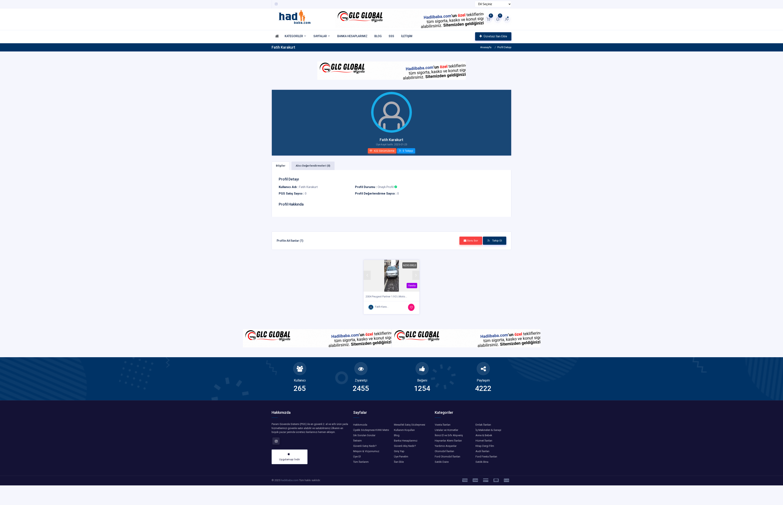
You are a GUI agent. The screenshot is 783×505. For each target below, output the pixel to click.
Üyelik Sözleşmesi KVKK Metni (371, 430)
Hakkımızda (360, 424)
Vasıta (412, 285)
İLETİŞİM (406, 36)
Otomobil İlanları (444, 451)
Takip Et (496, 240)
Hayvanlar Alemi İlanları (448, 440)
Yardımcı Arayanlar (446, 445)
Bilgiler (280, 165)
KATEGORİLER (294, 36)
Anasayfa (485, 47)
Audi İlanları (482, 451)
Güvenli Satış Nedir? (365, 445)
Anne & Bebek (484, 435)
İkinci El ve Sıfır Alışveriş (449, 435)
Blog (396, 435)
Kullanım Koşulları (404, 430)
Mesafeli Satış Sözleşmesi (409, 424)
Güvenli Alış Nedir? (405, 445)
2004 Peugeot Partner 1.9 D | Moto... (386, 296)
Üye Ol (357, 456)
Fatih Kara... (381, 306)
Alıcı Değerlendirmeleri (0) (313, 165)
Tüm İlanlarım (361, 461)
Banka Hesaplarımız (405, 440)
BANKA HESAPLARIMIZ (352, 36)
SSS (391, 36)
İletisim (357, 440)
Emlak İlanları (483, 424)
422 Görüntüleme (384, 150)
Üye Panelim (401, 456)
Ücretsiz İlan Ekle (495, 36)
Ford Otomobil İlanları (447, 456)
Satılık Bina (482, 461)
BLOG (378, 36)
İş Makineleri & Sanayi (488, 430)
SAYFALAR (320, 36)
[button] (367, 275)
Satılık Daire (442, 461)
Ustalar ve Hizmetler (446, 430)
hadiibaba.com (290, 480)
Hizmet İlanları (484, 440)
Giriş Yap (399, 451)
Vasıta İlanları (442, 424)
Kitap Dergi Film (485, 445)
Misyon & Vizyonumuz (366, 451)
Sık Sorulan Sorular (364, 435)
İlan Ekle (399, 461)
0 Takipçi (407, 150)
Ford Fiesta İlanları (486, 456)
